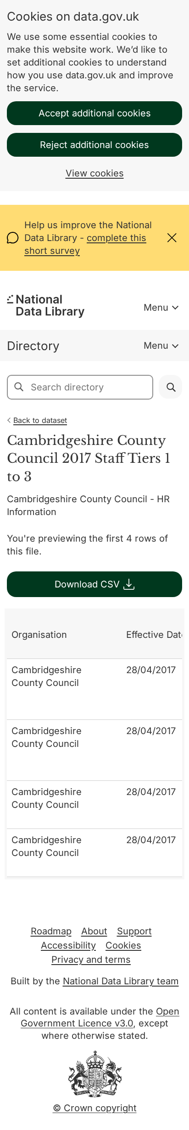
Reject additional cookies (94, 144)
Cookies (123, 945)
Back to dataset (40, 420)
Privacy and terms (91, 959)
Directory (33, 346)
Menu (156, 307)
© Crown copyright (95, 1108)
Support (134, 931)
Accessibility (68, 945)
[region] (94, 744)
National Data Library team (121, 981)
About (94, 931)
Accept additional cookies (95, 113)
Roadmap (51, 931)
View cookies (95, 173)
